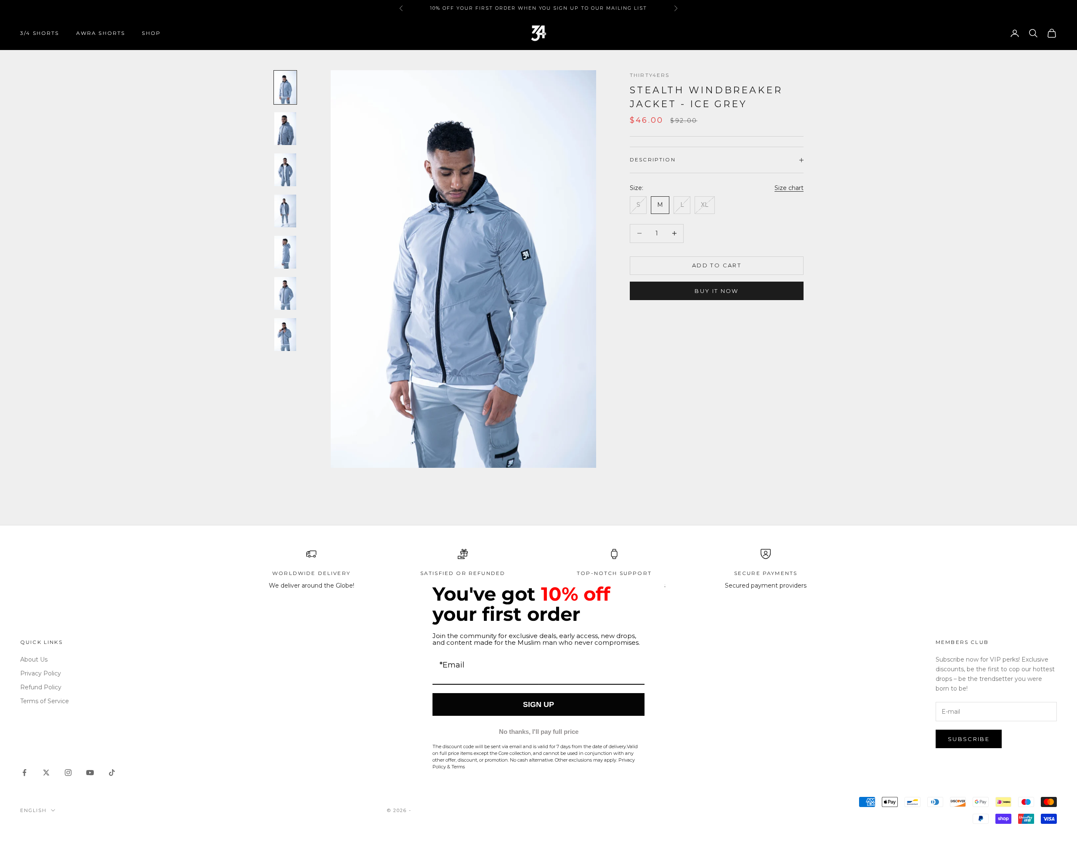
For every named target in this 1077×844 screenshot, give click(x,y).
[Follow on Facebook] (24, 772)
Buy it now (716, 290)
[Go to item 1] (285, 87)
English (33, 810)
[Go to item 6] (285, 293)
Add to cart (716, 265)
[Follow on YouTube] (90, 772)
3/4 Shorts (39, 33)
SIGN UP (538, 704)
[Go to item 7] (285, 334)
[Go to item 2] (285, 128)
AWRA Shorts (100, 33)
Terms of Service (44, 701)
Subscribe (968, 739)
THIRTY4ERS (650, 75)
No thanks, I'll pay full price (538, 731)
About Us (34, 659)
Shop (151, 33)
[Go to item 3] (285, 170)
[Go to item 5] (285, 252)
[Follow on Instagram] (68, 772)
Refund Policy (40, 687)
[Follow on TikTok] (112, 772)
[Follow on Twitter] (46, 772)
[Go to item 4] (285, 211)
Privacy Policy (40, 673)
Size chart (789, 188)
